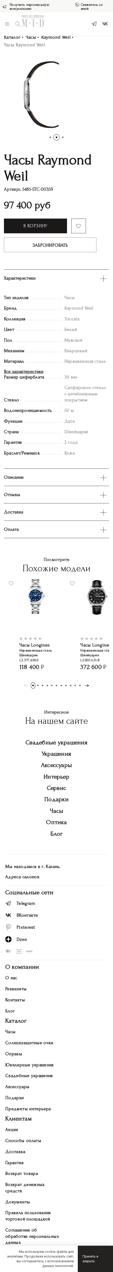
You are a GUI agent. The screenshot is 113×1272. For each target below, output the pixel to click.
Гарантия (14, 1162)
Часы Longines (34, 645)
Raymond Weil (55, 37)
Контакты (15, 999)
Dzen (22, 939)
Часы (31, 37)
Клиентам (18, 1118)
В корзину (35, 225)
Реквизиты (16, 988)
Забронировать (50, 245)
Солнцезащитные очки (29, 1042)
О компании (22, 966)
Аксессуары (56, 765)
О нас (11, 977)
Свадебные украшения (56, 742)
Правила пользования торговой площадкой (28, 1215)
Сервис (56, 787)
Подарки (56, 799)
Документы (17, 1201)
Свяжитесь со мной (92, 7)
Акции (11, 1129)
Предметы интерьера (28, 1108)
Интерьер (56, 776)
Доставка (15, 1151)
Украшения (56, 753)
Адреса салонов (22, 876)
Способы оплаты (23, 1140)
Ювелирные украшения (29, 1064)
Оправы (13, 1053)
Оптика (56, 822)
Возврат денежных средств (25, 1187)
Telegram (26, 903)
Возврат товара (21, 1173)
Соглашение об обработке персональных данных (32, 1236)
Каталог (12, 37)
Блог (56, 833)
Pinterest (26, 927)
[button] (50, 137)
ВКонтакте (27, 915)
